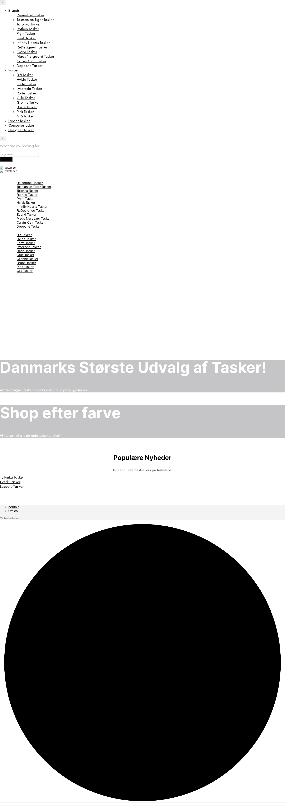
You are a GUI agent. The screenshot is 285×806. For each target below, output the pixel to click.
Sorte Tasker (26, 84)
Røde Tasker (26, 93)
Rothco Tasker (28, 29)
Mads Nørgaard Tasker (35, 57)
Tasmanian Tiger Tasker (35, 20)
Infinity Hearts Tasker (33, 43)
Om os (13, 511)
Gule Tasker (26, 98)
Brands (14, 11)
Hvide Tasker (27, 79)
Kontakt (13, 507)
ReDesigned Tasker (32, 47)
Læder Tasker (19, 121)
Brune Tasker (27, 107)
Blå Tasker (25, 75)
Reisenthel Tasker (30, 15)
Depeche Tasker (30, 66)
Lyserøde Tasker (29, 89)
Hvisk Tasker (26, 38)
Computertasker (21, 125)
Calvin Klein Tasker (31, 61)
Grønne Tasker (28, 102)
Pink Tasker (25, 112)
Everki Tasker (27, 52)
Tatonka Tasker (29, 24)
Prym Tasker (26, 34)
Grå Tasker (25, 116)
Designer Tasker (21, 130)
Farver (13, 70)
